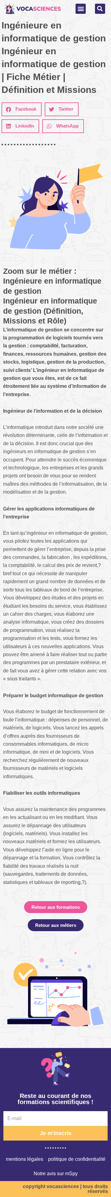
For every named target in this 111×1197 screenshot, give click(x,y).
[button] (81, 9)
